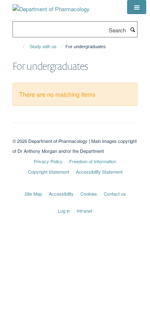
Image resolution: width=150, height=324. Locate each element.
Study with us (43, 46)
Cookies (88, 193)
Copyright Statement (48, 171)
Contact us (115, 193)
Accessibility (61, 193)
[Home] (20, 46)
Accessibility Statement (99, 171)
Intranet (84, 210)
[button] (136, 7)
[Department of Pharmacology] (51, 6)
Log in (64, 210)
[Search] (132, 29)
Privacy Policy (48, 161)
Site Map (33, 193)
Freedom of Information (92, 161)
